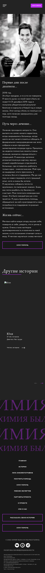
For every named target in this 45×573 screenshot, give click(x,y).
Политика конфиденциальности (19, 550)
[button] (36, 383)
